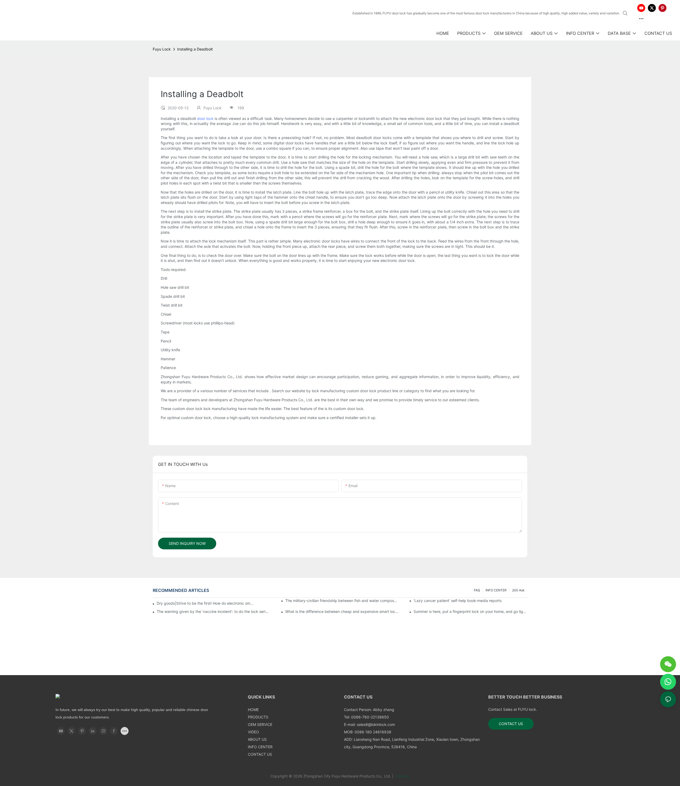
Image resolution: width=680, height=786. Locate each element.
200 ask (518, 590)
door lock (205, 118)
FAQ (477, 590)
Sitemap (402, 776)
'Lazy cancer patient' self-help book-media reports (458, 600)
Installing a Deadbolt (195, 49)
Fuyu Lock (162, 49)
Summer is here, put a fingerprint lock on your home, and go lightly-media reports (470, 611)
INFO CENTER (496, 590)
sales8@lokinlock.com (376, 724)
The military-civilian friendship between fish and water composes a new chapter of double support (342, 600)
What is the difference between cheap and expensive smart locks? (342, 611)
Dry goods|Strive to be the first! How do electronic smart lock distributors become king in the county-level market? (205, 603)
